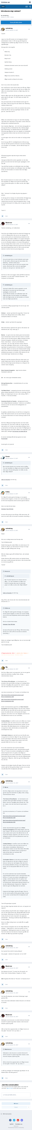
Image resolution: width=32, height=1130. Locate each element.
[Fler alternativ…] (29, 29)
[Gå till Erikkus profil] (3, 493)
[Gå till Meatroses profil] (3, 223)
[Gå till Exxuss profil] (3, 457)
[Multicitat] (2, 216)
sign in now (9, 1088)
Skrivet (12, 30)
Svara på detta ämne (16, 22)
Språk (11, 1124)
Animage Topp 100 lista (7, 509)
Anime (12, 17)
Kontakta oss (18, 1124)
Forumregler (4, 438)
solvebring (5, 15)
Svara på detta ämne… (10, 1095)
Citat (6, 216)
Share (16, 1103)
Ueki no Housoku (5, 479)
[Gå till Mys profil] (3, 668)
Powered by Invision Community (16, 1127)
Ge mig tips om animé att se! (19, 431)
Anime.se (5, 2)
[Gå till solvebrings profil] (3, 29)
